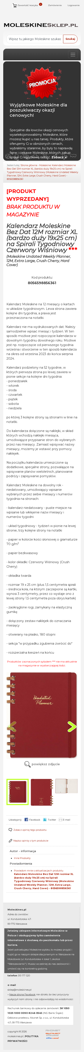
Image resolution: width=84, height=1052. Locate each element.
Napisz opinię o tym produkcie (30, 840)
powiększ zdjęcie (45, 764)
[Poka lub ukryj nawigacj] (73, 54)
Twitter (51, 819)
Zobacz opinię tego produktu (30, 829)
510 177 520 (24, 975)
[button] (72, 727)
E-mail (66, 819)
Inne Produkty (22, 858)
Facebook (34, 819)
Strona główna (28, 165)
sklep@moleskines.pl (19, 989)
